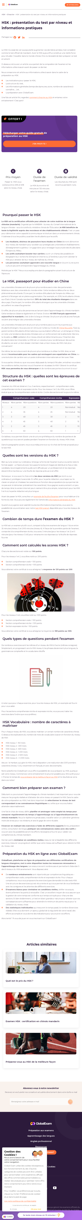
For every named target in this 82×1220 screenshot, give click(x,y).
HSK (3, 14)
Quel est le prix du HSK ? (19, 981)
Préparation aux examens (41, 1130)
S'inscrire (10, 14)
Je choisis (13, 1209)
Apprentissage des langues (41, 1136)
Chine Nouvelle (65, 328)
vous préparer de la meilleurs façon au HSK (39, 777)
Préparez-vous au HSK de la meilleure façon (31, 1062)
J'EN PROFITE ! (39, 144)
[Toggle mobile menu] (4, 5)
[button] (8, 1217)
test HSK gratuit (42, 508)
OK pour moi (36, 1209)
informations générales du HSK (62, 500)
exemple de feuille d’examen (46, 497)
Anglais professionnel (41, 1141)
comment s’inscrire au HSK (40, 97)
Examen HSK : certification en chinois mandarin (32, 1021)
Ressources (41, 1146)
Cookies (51, 1167)
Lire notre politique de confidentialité (20, 1201)
